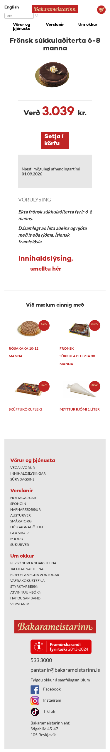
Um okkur (87, 25)
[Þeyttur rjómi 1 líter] (80, 389)
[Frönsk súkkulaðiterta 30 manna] (80, 328)
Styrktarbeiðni (25, 586)
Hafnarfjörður (25, 509)
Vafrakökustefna (27, 580)
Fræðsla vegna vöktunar (34, 574)
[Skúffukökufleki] (30, 389)
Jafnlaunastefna (26, 569)
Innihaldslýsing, (45, 263)
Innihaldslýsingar (28, 473)
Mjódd (16, 538)
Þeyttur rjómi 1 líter (80, 409)
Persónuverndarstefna (33, 563)
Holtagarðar (23, 497)
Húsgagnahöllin (26, 527)
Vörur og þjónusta (22, 27)
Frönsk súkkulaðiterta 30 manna (77, 356)
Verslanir (55, 25)
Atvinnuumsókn (25, 592)
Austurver (20, 515)
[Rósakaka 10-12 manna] (30, 328)
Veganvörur (22, 467)
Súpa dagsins (22, 479)
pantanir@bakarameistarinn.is (65, 669)
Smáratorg (21, 521)
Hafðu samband (25, 598)
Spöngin (18, 503)
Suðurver (19, 544)
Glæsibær (19, 533)
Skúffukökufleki (25, 409)
